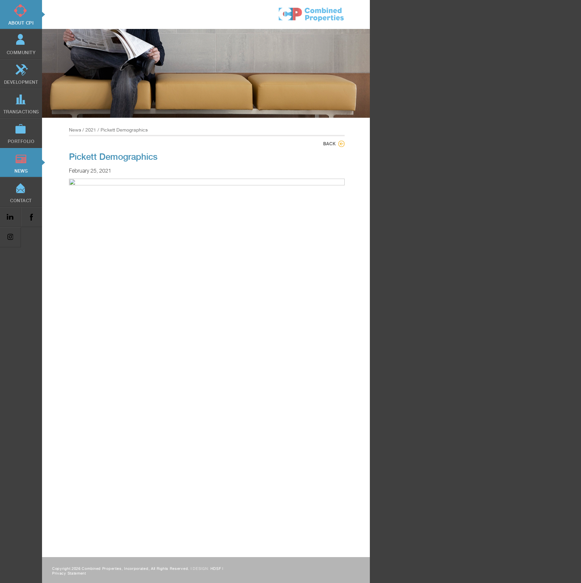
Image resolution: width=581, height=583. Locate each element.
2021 (90, 130)
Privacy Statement (69, 573)
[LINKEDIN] (10, 217)
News (75, 130)
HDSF (215, 569)
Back (329, 143)
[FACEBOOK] (31, 217)
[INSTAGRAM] (10, 237)
